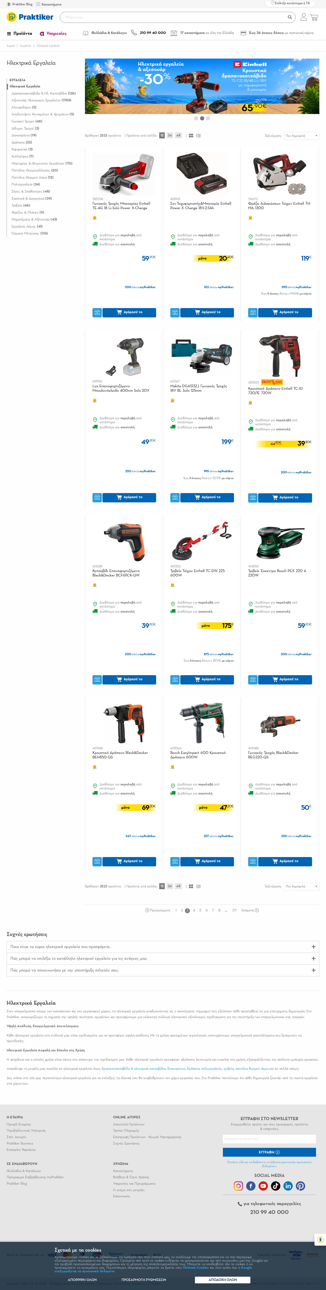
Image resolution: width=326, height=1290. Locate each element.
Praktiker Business (20, 1143)
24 (170, 135)
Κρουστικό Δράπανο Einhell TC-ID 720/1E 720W (275, 391)
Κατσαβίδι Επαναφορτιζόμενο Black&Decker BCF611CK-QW (116, 573)
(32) (22, 142)
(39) (32, 199)
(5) (24, 107)
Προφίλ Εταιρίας (19, 1124)
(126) (44, 93)
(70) (42, 163)
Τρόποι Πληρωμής (126, 1131)
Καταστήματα (123, 1171)
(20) (35, 170)
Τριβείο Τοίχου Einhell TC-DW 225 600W (197, 573)
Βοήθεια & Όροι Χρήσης (131, 1177)
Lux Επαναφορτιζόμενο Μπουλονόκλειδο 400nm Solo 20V (120, 388)
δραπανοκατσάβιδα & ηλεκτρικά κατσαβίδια (133, 1069)
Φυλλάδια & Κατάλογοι (24, 1171)
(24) (26, 184)
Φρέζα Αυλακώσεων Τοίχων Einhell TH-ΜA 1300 (279, 206)
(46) (21, 205)
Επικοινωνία (121, 1196)
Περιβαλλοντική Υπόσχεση (26, 1131)
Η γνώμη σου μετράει (129, 1190)
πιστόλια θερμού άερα (252, 1069)
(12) (33, 177)
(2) (25, 128)
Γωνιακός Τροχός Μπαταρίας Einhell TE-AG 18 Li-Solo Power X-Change (121, 206)
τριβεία (228, 1069)
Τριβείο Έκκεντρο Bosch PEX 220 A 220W (277, 573)
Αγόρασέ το (132, 312)
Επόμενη (248, 910)
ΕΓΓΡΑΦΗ (267, 1152)
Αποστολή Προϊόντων (129, 1124)
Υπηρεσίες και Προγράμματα (134, 1184)
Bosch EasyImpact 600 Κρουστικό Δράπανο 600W (198, 755)
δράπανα (193, 1069)
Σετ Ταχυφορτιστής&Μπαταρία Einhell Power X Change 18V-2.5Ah (200, 206)
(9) (28, 212)
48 (178, 135)
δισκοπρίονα (176, 1069)
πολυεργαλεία (211, 1069)
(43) (34, 219)
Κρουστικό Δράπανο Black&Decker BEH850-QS (120, 755)
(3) (22, 149)
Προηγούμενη (160, 910)
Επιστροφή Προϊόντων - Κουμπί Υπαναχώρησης (147, 1137)
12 (162, 135)
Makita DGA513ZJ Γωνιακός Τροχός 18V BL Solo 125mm (198, 388)
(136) (30, 233)
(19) (24, 135)
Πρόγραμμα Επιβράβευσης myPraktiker (35, 1177)
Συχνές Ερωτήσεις (126, 1143)
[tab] (163, 947)
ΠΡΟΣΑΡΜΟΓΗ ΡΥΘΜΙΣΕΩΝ (144, 1280)
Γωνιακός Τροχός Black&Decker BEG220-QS (273, 755)
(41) (27, 226)
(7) (23, 156)
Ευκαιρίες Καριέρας (21, 1150)
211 (234, 910)
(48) (27, 121)
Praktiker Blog (22, 4)
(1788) (41, 100)
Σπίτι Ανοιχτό (16, 1137)
